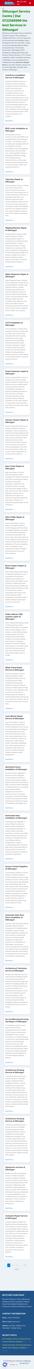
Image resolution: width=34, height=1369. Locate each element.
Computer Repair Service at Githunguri (16, 1217)
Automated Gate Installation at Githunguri (16, 816)
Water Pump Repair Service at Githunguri (14, 668)
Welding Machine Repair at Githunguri (16, 229)
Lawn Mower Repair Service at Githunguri (14, 717)
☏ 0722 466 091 (21, 3)
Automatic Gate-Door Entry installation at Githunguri (14, 917)
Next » (17, 1269)
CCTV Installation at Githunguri (14, 324)
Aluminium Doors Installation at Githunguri (16, 768)
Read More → (10, 121)
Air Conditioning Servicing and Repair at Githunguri (17, 1020)
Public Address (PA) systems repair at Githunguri (14, 616)
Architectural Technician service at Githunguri (16, 969)
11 (25, 1265)
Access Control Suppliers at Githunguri (16, 867)
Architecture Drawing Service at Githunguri (14, 1071)
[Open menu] (30, 3)
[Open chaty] (5, 1364)
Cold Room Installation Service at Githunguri (15, 76)
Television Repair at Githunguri (14, 180)
